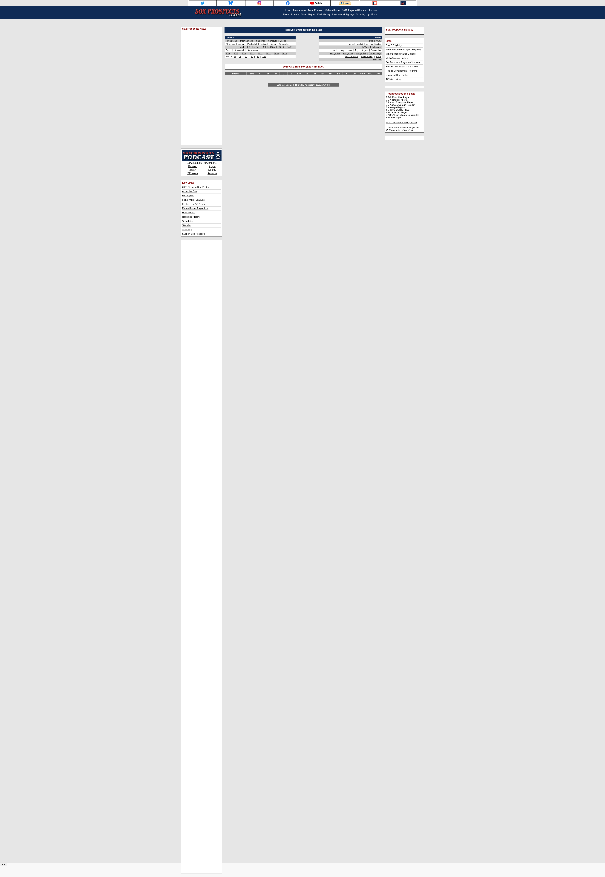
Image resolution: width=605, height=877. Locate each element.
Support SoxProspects (193, 234)
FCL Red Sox (253, 47)
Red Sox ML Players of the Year (402, 66)
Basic (228, 50)
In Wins (365, 47)
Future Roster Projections (195, 208)
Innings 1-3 (335, 53)
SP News (192, 173)
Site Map (186, 225)
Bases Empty (367, 56)
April (335, 50)
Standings (187, 229)
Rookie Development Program (401, 71)
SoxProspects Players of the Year (403, 62)
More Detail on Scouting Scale (401, 122)
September (376, 50)
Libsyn (192, 170)
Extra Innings (375, 53)
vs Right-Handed (373, 44)
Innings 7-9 (361, 53)
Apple (212, 166)
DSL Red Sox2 (284, 47)
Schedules (187, 221)
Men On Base (351, 56)
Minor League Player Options (401, 54)
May (342, 50)
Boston (241, 44)
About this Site (189, 191)
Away (378, 41)
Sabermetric (252, 50)
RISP (378, 56)
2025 (236, 53)
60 (252, 56)
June (349, 50)
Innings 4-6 (348, 53)
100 (264, 56)
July (357, 50)
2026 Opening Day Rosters (196, 187)
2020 (276, 53)
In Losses (376, 47)
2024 (244, 53)
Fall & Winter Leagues (193, 200)
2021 (268, 53)
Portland (264, 44)
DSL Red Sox (268, 47)
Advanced (239, 50)
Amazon (212, 173)
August (365, 50)
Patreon (192, 166)
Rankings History (191, 217)
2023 (252, 53)
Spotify (212, 170)
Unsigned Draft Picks (397, 75)
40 (246, 56)
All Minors (230, 44)
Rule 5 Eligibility (394, 45)
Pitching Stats (246, 41)
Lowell (241, 47)
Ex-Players (188, 195)
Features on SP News (193, 204)
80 (258, 56)
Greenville (283, 44)
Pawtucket (252, 44)
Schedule (272, 41)
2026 (228, 53)
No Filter (377, 60)
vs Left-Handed (356, 44)
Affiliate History (393, 79)
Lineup (283, 41)
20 (240, 56)
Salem (273, 44)
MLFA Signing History (397, 58)
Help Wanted (188, 212)
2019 (284, 53)
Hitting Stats (231, 41)
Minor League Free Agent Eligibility (403, 49)
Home (370, 41)
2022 (260, 53)
